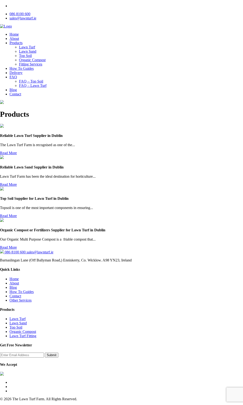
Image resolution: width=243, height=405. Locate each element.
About (14, 39)
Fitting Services (30, 64)
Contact (15, 94)
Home (14, 34)
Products (16, 43)
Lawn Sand (27, 51)
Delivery (16, 73)
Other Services (20, 300)
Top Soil (25, 56)
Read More (8, 153)
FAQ (13, 77)
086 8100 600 (19, 14)
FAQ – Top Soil (31, 81)
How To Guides (21, 68)
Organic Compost (32, 60)
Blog (13, 90)
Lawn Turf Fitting (22, 336)
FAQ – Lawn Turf (33, 86)
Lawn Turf (27, 47)
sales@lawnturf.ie (22, 18)
